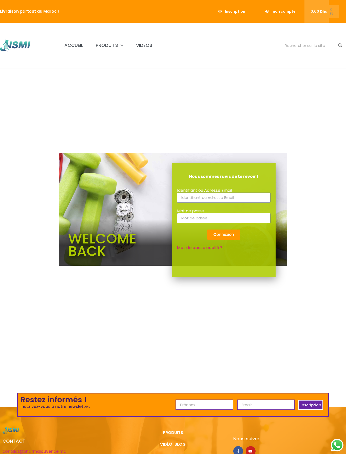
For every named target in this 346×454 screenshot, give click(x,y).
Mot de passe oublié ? (199, 248)
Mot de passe (190, 211)
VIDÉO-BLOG (173, 444)
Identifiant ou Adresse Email (204, 190)
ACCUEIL (73, 45)
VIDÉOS (144, 45)
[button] (231, 11)
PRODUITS (107, 45)
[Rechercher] (340, 45)
